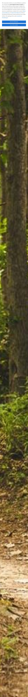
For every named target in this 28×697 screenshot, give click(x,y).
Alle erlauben (14, 25)
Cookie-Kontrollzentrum (16, 12)
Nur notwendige (14, 21)
